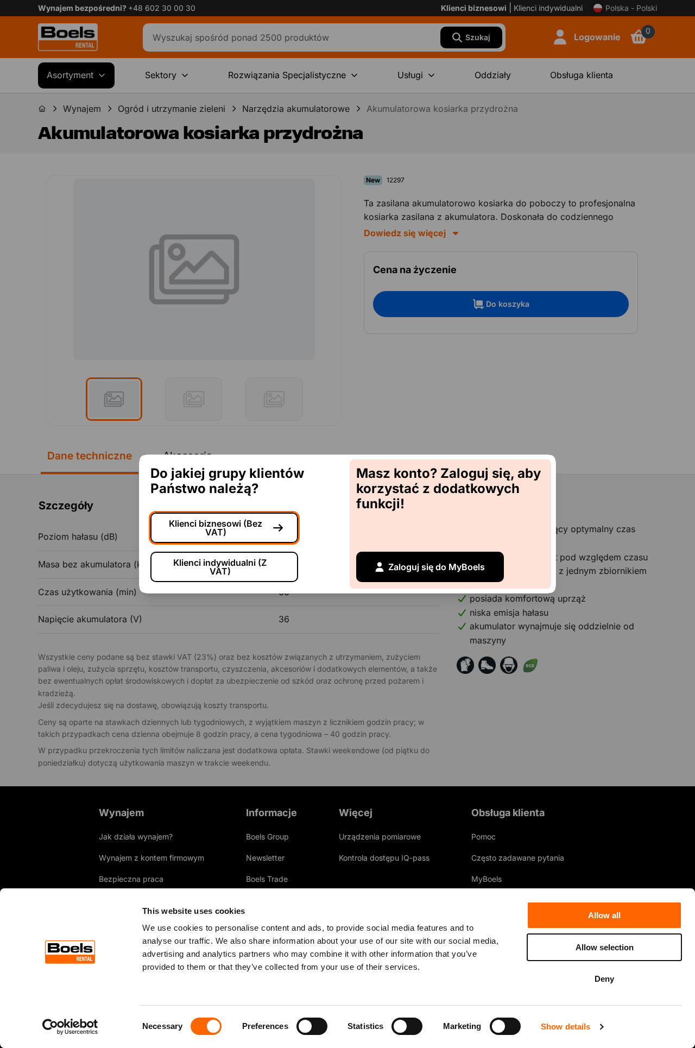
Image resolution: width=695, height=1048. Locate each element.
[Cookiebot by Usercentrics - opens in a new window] (70, 1027)
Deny (604, 978)
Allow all (604, 915)
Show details (565, 1026)
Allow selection (605, 947)
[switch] (311, 1026)
